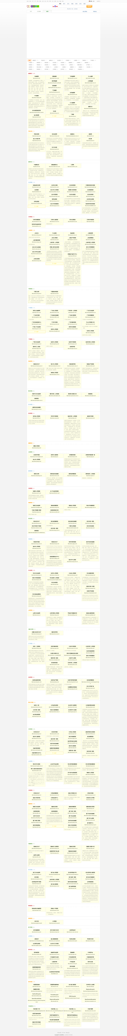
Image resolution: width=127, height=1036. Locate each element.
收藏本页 (98, 1)
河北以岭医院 (54, 582)
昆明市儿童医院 (54, 454)
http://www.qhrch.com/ (54, 910)
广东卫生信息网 (90, 310)
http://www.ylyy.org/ (54, 584)
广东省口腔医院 (72, 315)
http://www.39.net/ (36, 78)
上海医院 (77, 60)
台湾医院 (56, 69)
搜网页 (89, 6)
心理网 (72, 164)
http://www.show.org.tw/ (90, 940)
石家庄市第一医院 (90, 586)
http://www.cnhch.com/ (72, 707)
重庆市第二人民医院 (54, 393)
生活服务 (39, 11)
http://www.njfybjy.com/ (54, 745)
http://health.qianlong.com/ (54, 92)
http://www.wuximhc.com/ (37, 754)
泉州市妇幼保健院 (72, 820)
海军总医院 (54, 199)
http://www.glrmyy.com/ (54, 343)
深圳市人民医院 (54, 329)
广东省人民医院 (54, 310)
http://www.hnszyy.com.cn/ (36, 543)
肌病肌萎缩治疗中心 (54, 556)
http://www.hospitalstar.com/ (54, 874)
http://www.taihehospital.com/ (72, 527)
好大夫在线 (54, 147)
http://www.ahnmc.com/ (54, 750)
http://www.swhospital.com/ (90, 395)
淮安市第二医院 (90, 751)
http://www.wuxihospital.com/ (36, 750)
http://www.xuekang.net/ (36, 596)
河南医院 (56, 64)
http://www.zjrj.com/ (72, 888)
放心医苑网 (36, 115)
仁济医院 (54, 921)
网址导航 (69, 8)
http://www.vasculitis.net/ (54, 512)
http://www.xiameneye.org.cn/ (90, 824)
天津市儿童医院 (54, 219)
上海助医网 (90, 233)
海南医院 (39, 62)
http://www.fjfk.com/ (36, 813)
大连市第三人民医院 (90, 646)
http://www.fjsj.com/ (90, 808)
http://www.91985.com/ (90, 235)
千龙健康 (54, 90)
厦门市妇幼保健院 (90, 813)
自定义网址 (85, 11)
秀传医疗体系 (90, 939)
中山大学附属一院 (90, 322)
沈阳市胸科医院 (54, 646)
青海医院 (31, 69)
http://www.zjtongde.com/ (90, 879)
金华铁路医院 (90, 881)
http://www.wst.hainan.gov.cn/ (36, 365)
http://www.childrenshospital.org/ (72, 986)
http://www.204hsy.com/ (36, 648)
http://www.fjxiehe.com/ (72, 827)
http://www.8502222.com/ (54, 493)
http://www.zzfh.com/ (37, 827)
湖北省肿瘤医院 (54, 521)
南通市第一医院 (72, 750)
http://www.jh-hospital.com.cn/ (90, 883)
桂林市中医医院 (72, 342)
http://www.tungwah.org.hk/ (36, 923)
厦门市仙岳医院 (72, 816)
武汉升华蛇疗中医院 (36, 526)
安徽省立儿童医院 (54, 846)
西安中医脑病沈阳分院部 (72, 653)
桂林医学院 (72, 346)
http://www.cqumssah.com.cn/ (72, 395)
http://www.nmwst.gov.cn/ (36, 633)
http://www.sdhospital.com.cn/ (54, 766)
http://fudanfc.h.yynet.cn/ (72, 239)
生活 (53, 1)
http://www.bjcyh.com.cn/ (90, 191)
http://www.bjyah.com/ (90, 196)
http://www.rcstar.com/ (90, 753)
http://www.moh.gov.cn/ (54, 113)
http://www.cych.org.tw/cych (54, 940)
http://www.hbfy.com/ (72, 523)
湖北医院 (47, 64)
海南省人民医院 (54, 372)
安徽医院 (81, 67)
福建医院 (73, 67)
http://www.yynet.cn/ (90, 140)
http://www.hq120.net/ (36, 716)
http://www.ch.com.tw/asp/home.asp (36, 940)
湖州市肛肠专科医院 (72, 881)
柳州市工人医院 (36, 346)
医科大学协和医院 (72, 825)
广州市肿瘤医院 (90, 315)
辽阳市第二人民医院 (72, 662)
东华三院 (36, 921)
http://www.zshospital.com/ (54, 235)
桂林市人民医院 (54, 342)
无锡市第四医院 (36, 748)
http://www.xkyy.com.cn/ (72, 324)
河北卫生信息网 (36, 573)
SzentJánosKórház (36, 998)
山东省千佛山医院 (54, 764)
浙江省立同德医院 (90, 877)
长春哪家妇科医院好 (72, 687)
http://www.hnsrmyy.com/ (72, 507)
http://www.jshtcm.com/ (54, 733)
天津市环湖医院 (90, 219)
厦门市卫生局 (36, 816)
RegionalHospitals (54, 999)
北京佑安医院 (90, 194)
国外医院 (72, 69)
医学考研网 (72, 966)
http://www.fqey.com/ (72, 418)
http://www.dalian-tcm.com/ (72, 648)
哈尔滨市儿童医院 (72, 705)
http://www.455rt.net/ (72, 256)
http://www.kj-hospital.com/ (36, 203)
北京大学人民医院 (54, 189)
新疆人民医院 (36, 446)
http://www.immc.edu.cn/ (54, 633)
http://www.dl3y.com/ (90, 648)
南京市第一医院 (54, 739)
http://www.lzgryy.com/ (36, 348)
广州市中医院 (54, 322)
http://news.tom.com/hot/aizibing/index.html (36, 1010)
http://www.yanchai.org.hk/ (54, 923)
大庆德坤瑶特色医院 (90, 705)
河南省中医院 (36, 541)
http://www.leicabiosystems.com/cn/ (37, 112)
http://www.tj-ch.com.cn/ (54, 221)
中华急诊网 (72, 961)
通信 (38, 1)
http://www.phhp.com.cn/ (54, 374)
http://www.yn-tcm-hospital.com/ (36, 456)
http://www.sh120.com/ (54, 249)
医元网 (90, 138)
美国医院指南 (36, 984)
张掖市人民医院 (36, 491)
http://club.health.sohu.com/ (54, 166)
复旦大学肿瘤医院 (90, 247)
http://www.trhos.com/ (54, 187)
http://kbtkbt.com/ (54, 973)
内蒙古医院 (80, 64)
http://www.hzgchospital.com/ (72, 883)
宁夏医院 (85, 60)
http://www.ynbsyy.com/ (36, 461)
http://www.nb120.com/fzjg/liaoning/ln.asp (72, 655)
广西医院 (31, 62)
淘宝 (72, 8)
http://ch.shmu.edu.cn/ (36, 249)
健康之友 (90, 106)
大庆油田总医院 (54, 705)
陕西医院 (88, 62)
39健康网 (36, 76)
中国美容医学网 (90, 957)
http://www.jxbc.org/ (54, 799)
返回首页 (67, 1034)
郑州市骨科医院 (72, 541)
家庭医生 (72, 134)
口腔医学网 (54, 961)
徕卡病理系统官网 (36, 110)
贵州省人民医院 (36, 416)
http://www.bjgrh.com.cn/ (90, 201)
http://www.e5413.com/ (54, 312)
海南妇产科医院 (90, 364)
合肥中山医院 (36, 855)
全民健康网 (72, 92)
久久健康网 (72, 102)
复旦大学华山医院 (36, 251)
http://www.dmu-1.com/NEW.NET (54, 655)
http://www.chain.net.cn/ (36, 1015)
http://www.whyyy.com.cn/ (90, 523)
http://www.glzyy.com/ (72, 343)
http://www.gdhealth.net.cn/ (90, 312)
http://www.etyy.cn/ (54, 456)
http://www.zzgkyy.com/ (72, 543)
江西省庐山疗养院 (90, 797)
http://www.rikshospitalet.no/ (36, 991)
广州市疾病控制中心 (36, 322)
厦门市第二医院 (72, 811)
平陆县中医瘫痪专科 (72, 613)
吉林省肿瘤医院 (90, 680)
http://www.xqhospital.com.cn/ (36, 400)
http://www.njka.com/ (90, 738)
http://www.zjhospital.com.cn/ (36, 879)
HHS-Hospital (72, 996)
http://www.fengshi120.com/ (72, 682)
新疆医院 (72, 62)
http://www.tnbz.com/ (36, 969)
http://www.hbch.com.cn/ (54, 523)
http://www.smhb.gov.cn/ (36, 235)
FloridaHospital (54, 994)
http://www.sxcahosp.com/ (72, 475)
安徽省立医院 (72, 846)
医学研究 (64, 69)
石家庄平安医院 (90, 591)
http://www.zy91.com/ (72, 879)
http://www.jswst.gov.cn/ (36, 733)
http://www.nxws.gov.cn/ (36, 293)
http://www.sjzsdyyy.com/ (90, 588)
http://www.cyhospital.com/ (54, 659)
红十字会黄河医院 (54, 491)
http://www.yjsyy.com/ (54, 853)
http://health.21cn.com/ (90, 78)
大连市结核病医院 (90, 651)
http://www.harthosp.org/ (36, 995)
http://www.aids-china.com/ (90, 1010)
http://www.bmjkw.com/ (54, 813)
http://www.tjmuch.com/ (36, 221)
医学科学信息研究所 (36, 224)
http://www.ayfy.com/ (90, 848)
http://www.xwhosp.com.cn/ (72, 191)
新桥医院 (36, 398)
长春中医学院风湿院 (72, 680)
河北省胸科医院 (90, 573)
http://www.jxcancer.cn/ (54, 795)
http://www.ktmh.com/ (36, 910)
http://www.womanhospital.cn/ (72, 874)
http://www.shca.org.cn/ (90, 249)
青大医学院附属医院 (72, 764)
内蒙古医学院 (54, 632)
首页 (31, 11)
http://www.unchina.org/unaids (54, 1021)
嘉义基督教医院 (54, 939)
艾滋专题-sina (72, 1009)
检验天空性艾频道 (36, 1022)
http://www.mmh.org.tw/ (72, 940)
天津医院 (69, 60)
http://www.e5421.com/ (72, 317)
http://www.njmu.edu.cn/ (54, 740)
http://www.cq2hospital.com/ (54, 395)
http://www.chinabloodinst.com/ (90, 592)
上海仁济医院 (54, 237)
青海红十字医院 (54, 908)
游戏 (80, 3)
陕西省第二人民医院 (90, 473)
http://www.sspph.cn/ (90, 475)
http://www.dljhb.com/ (90, 652)
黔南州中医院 (90, 416)
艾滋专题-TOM (36, 1009)
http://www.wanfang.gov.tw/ (54, 945)
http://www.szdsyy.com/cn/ (72, 328)
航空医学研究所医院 (90, 203)
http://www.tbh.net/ (54, 1001)
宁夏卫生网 (36, 291)
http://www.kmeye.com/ (72, 456)
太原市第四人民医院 (54, 613)
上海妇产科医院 (72, 237)
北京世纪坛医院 (90, 199)
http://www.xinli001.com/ (72, 166)
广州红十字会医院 (36, 326)
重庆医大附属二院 (72, 393)
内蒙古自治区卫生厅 (36, 632)
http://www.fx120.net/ (36, 117)
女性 (45, 1)
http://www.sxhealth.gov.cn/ (36, 475)
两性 (50, 1)
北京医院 (60, 60)
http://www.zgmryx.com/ (90, 959)
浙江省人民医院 (54, 872)
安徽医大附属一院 (90, 846)
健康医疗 (36, 60)
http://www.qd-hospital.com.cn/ (37, 766)
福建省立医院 (54, 806)
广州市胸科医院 (72, 322)
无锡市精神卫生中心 (36, 752)
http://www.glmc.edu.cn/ (72, 348)
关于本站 (63, 1032)
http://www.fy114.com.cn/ (36, 409)
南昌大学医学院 (36, 797)
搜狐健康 (54, 76)
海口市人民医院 (54, 364)
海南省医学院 (72, 364)
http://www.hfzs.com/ (37, 857)
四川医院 (56, 62)
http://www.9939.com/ (72, 104)
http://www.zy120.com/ (36, 493)
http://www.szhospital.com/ (54, 331)
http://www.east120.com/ (72, 774)
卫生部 (54, 111)
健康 (55, 1)
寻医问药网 (36, 134)
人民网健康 (90, 81)
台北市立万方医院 (54, 943)
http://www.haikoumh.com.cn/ (54, 365)
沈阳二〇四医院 (36, 646)
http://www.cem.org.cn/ (72, 963)
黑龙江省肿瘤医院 (54, 709)
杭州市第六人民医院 (54, 879)
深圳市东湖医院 (72, 326)
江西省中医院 (90, 793)
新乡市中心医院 (72, 559)
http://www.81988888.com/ (90, 205)
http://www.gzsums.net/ (90, 324)
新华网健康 (54, 81)
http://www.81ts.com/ (72, 312)
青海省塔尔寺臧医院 (36, 908)
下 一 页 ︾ (54, 116)
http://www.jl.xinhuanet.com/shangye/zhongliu (90, 682)
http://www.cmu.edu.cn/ (90, 657)
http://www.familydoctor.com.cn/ (72, 136)
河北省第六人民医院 (54, 577)
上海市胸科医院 (36, 240)
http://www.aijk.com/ (72, 954)
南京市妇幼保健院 (54, 743)
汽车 (33, 1)
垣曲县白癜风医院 (90, 613)
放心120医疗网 (36, 138)
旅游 (28, 1)
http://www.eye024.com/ (54, 664)
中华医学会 (90, 952)
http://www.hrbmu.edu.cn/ (54, 711)
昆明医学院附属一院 (90, 454)
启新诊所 (36, 939)
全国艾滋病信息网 (36, 1013)
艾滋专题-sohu (54, 1009)
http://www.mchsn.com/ (54, 475)
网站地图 (59, 1032)
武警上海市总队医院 (54, 247)
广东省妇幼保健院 (54, 315)
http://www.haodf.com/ (54, 149)
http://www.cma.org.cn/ (90, 954)
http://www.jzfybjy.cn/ (90, 543)
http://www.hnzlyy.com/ (54, 507)
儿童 (43, 1)
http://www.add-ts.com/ (36, 770)
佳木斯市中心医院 (72, 709)
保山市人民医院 (36, 459)
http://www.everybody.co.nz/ (90, 1001)
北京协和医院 (72, 185)
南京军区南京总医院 (72, 741)
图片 (64, 3)
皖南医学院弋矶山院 (54, 851)
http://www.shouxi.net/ (72, 959)
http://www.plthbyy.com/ (72, 615)
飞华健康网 (72, 76)
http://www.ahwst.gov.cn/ (36, 848)
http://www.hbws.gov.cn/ (36, 523)
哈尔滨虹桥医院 (36, 714)
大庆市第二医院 (36, 709)
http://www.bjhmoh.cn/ (36, 191)
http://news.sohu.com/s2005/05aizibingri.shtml (54, 1011)
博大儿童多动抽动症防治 (36, 768)
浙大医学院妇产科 (72, 872)
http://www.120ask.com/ (54, 136)
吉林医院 (31, 67)
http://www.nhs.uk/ (54, 986)
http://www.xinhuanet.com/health (54, 82)
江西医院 (65, 67)
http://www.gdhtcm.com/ (36, 317)
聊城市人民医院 (90, 772)
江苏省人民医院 (72, 732)
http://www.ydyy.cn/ (90, 456)
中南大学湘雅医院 (90, 505)
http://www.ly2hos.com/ (72, 664)
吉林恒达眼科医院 (36, 680)
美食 (30, 1)
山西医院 (72, 64)
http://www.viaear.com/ (90, 688)
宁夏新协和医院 (54, 291)
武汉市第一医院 (90, 521)
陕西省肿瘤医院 (72, 473)
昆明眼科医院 (72, 454)
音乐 (68, 3)
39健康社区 (36, 164)
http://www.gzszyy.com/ (54, 324)
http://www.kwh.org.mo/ (36, 932)
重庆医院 (47, 62)
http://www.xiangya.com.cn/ (90, 507)
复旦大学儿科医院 (36, 247)
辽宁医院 (89, 64)
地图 (60, 1)
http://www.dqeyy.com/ (36, 711)
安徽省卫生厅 (36, 846)
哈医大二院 (36, 705)
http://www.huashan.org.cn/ (36, 253)
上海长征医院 (36, 258)
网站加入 (95, 11)
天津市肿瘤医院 (36, 219)
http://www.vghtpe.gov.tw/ (37, 945)
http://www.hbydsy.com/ (36, 579)
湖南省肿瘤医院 (54, 505)
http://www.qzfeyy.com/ (72, 822)
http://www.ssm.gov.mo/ (54, 932)
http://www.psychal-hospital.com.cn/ (54, 579)
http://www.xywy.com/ (36, 136)
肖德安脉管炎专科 (54, 510)
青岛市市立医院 (36, 764)
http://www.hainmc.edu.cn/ (72, 365)
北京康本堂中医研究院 (54, 971)
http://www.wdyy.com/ (90, 527)
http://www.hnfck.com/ (90, 365)
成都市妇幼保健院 (36, 407)
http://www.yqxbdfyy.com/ (90, 615)
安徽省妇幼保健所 (72, 851)
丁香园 (72, 114)
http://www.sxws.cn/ (36, 615)
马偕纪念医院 (72, 939)
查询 (63, 1)
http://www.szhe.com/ (36, 312)
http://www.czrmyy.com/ (54, 575)
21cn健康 (90, 76)
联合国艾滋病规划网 (54, 1019)
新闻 (76, 3)
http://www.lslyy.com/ (90, 799)
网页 (60, 3)
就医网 (90, 134)
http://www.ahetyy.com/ (54, 848)
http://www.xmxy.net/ (72, 817)
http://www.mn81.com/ (36, 187)
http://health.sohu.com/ (54, 78)
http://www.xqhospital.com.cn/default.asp (37, 532)
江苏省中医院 (54, 732)
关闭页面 (70, 1034)
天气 (35, 1)
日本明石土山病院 (90, 984)
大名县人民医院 (72, 573)
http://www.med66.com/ (36, 954)
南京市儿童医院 (36, 736)
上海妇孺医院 (90, 237)
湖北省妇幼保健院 (72, 521)
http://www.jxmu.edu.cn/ (36, 799)
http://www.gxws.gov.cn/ (36, 343)
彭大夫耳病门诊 (90, 686)
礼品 (58, 1)
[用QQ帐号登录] (89, 1)
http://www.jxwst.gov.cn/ (36, 795)
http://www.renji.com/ (54, 239)
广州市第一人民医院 (72, 310)
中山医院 (54, 233)
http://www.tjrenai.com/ (72, 221)
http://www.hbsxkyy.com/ (90, 575)
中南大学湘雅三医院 (36, 510)
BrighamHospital (90, 989)
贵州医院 (64, 62)
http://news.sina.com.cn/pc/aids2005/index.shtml (72, 1011)
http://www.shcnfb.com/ (90, 239)
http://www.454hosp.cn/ (90, 733)
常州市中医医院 (54, 416)
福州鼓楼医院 (54, 811)
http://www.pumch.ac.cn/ (72, 187)
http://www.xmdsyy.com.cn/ (36, 822)
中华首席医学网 (72, 957)
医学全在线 (90, 961)
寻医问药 (44, 60)
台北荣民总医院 (36, 943)
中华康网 (36, 95)
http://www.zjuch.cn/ (90, 874)
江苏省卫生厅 (36, 732)
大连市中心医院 (72, 658)
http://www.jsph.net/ (72, 733)
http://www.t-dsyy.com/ (54, 615)
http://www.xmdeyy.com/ (72, 813)
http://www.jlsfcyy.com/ (54, 682)
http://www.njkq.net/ (72, 747)
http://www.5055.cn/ (36, 418)
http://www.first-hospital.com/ (54, 707)
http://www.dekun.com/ (90, 707)
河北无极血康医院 (36, 594)
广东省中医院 (36, 315)
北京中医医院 (54, 194)
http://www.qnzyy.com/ (90, 418)
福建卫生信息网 (36, 806)
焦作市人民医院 (36, 546)
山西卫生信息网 (36, 613)
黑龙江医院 (40, 67)
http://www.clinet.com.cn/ (54, 954)
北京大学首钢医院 (54, 203)
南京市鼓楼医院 (72, 736)
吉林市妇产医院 (54, 680)
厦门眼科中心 (90, 823)
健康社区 (52, 60)
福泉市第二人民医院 (72, 416)
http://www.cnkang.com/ (36, 97)
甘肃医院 (31, 64)
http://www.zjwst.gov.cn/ (36, 874)
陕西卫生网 (36, 473)
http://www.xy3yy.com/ (36, 512)
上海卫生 (36, 233)
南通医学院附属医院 (54, 748)
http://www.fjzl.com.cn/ (72, 808)
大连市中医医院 (72, 646)
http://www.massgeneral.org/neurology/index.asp (36, 1001)
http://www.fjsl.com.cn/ (54, 808)
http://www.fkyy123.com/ (72, 689)
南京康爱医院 (90, 736)
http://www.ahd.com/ (36, 986)
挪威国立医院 (36, 989)
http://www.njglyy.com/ (72, 738)
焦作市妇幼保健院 (90, 541)
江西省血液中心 (54, 797)
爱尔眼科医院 (54, 662)
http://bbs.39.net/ (36, 166)
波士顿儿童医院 (72, 984)
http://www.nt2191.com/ (72, 752)
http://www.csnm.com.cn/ (54, 959)
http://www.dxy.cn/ (72, 116)
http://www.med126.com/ (90, 963)
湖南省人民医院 (72, 505)
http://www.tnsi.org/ (90, 221)
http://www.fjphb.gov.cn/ (36, 808)
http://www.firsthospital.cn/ (54, 244)
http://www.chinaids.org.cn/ (54, 1017)
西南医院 (90, 393)
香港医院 (39, 69)
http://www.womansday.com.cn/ (90, 108)
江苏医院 (49, 67)
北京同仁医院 (54, 185)
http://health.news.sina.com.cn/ (54, 87)
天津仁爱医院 (72, 219)
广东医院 (93, 60)
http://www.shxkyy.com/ (36, 242)
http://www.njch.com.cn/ (36, 738)
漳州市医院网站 (36, 825)
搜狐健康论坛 (54, 164)
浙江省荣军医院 (72, 886)
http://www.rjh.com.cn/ (72, 235)
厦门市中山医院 (90, 818)
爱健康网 (72, 952)
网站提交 (68, 1032)
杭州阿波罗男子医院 (36, 881)
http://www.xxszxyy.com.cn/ (72, 561)
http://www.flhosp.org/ (54, 996)
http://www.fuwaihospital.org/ (90, 187)
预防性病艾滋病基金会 (72, 1015)
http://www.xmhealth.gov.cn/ (36, 817)
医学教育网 (36, 952)
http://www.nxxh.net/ (54, 293)
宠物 (40, 1)
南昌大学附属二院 (72, 793)
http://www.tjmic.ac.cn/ (36, 226)
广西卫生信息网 (36, 342)
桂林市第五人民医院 (90, 342)
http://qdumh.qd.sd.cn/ (72, 766)
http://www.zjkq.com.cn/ (54, 886)
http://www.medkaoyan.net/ (72, 968)
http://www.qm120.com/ (72, 94)
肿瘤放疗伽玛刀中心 (72, 254)
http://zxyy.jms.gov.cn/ (72, 711)
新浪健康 (54, 85)
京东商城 (75, 8)
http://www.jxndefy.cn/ (72, 795)
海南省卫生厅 (36, 364)
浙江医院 (90, 67)
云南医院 (80, 62)
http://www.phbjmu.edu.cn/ (54, 191)
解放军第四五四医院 (90, 732)
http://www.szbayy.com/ (90, 332)
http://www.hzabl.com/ (36, 883)
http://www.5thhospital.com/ (90, 244)
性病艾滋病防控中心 (54, 1015)
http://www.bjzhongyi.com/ (54, 196)
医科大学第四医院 (36, 577)
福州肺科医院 (36, 811)
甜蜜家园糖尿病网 (36, 967)
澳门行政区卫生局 (54, 930)
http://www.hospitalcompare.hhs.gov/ (72, 998)
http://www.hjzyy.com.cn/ (54, 201)
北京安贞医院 (72, 194)
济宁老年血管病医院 (72, 772)
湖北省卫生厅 (36, 521)
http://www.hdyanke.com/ (36, 682)
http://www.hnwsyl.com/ (54, 543)
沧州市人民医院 (54, 573)
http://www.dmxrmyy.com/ (72, 575)
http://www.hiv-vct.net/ (36, 1024)
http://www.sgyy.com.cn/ (54, 205)
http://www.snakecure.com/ (36, 527)
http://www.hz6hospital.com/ (54, 881)
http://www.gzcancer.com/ (90, 317)
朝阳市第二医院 (54, 658)
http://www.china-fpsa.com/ (72, 1017)
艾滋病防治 (81, 69)
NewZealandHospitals (90, 999)
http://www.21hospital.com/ (36, 507)
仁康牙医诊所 (72, 930)
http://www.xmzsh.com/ (90, 820)
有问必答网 (54, 134)
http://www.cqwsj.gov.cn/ (36, 395)
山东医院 (57, 67)
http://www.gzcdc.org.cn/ (36, 324)
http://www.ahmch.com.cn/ (72, 853)
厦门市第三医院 (36, 820)
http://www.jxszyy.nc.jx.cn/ (90, 795)
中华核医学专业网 (54, 957)
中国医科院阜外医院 (90, 185)
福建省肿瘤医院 (72, 806)
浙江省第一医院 (72, 877)
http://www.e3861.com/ (54, 317)
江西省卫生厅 (36, 793)
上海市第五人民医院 (90, 242)
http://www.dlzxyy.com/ (72, 659)
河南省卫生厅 (54, 541)
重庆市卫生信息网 (36, 393)
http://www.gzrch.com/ (36, 328)
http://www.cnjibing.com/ (54, 558)
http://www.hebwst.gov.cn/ (36, 575)
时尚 (48, 1)
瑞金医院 (72, 233)
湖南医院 (39, 64)
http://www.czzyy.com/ (54, 418)
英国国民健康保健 (54, 984)
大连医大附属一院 (54, 653)
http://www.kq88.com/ (54, 963)
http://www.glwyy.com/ (90, 343)
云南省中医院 (36, 454)
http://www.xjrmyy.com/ (36, 447)
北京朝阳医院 (90, 189)
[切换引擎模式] (91, 7)
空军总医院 (36, 201)
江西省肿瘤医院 (54, 793)
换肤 (94, 1)
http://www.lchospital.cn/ (90, 774)
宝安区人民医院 (90, 330)
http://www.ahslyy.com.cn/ (72, 848)
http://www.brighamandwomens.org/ (90, 991)
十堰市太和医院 (72, 526)
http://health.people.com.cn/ (90, 82)
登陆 (91, 1)
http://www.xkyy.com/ (54, 648)
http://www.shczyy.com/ (36, 260)
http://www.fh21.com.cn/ (72, 78)
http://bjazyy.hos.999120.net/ (72, 196)
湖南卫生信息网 (36, 505)
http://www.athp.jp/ (90, 986)
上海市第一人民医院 (54, 242)
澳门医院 (47, 69)
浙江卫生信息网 (36, 872)
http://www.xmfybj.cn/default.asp (90, 815)
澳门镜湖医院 (36, 930)
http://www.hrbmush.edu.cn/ (36, 707)
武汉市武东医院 (90, 526)
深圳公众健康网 (36, 310)
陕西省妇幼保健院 (54, 473)
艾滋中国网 (90, 1009)
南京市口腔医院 (72, 745)
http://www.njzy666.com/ (72, 743)
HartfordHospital (36, 993)
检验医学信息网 (54, 952)
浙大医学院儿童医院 (90, 872)
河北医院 (64, 64)
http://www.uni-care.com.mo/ (72, 932)
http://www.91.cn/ (90, 136)
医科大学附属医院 (90, 655)
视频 (72, 3)
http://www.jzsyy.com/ (36, 548)
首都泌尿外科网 (36, 185)
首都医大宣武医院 (72, 189)
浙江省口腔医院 (54, 884)
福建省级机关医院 (90, 806)
